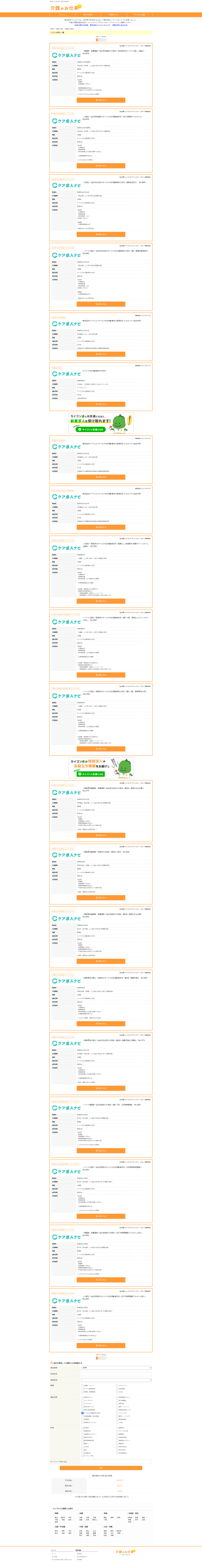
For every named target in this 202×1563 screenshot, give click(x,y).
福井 (69, 1533)
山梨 (63, 1533)
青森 (129, 1520)
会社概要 (79, 1559)
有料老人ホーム (88, 1397)
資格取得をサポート (124, 1440)
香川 (80, 1535)
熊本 (112, 1531)
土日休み (86, 1446)
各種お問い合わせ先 (120, 25)
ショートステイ (123, 1413)
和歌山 (94, 1520)
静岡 (112, 1517)
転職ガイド (114, 15)
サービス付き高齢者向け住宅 (92, 1413)
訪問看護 (86, 1419)
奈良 (87, 1520)
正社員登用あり (123, 1453)
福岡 (105, 1531)
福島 (143, 1517)
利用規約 (79, 1553)
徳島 (87, 1535)
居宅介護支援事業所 (89, 1410)
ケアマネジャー (123, 1385)
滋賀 (80, 1520)
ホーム (62, 15)
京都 (94, 1517)
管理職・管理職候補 (89, 1392)
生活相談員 (122, 1388)
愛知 (105, 1517)
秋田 (129, 1522)
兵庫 (87, 1517)
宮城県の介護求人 (69, 28)
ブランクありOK (123, 1431)
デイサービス (87, 1403)
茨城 (63, 1520)
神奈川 (63, 1517)
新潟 (56, 1531)
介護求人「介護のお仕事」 (57, 28)
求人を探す (88, 15)
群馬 (56, 1522)
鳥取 (87, 1533)
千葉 (56, 1520)
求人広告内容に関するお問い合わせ (62, 1559)
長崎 (105, 1533)
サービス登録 (139, 15)
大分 (112, 1533)
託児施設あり (87, 1453)
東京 (56, 1517)
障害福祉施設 (122, 1419)
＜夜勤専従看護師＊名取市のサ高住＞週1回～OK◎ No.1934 (106, 852)
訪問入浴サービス (89, 1406)
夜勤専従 (121, 1443)
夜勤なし (86, 1443)
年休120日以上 (123, 1446)
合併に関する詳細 (81, 25)
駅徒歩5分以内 (88, 1437)
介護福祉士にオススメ (90, 1434)
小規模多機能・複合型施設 (91, 1416)
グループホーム (88, 1400)
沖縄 (112, 1535)
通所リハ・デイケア (124, 1416)
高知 (94, 1535)
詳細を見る (102, 100)
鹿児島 (119, 1531)
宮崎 (118, 1533)
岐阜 (118, 1517)
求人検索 (54, 1556)
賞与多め (86, 1428)
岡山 (87, 1531)
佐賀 (105, 1535)
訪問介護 (121, 1403)
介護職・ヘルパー (89, 1385)
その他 (120, 1392)
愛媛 (94, 1533)
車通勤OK (121, 1434)
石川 (69, 1531)
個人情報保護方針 (82, 1556)
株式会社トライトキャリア (100, 25)
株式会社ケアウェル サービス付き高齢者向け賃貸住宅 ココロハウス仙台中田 (112, 321)
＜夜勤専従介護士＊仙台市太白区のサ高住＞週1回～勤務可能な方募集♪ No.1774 (114, 1040)
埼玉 (69, 1517)
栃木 (69, 1520)
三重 (105, 1520)
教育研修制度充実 (89, 1440)
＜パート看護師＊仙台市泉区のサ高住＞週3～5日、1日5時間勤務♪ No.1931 (112, 1105)
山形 (143, 1520)
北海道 (130, 1517)
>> (105, 40)
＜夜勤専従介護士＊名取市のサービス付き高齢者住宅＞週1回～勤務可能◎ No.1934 (115, 978)
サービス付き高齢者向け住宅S (94, 371)
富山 (56, 1533)
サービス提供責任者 (89, 1388)
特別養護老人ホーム (124, 1397)
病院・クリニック (124, 1406)
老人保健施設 (122, 1400)
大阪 (80, 1517)
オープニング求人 (89, 1456)
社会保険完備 (122, 1437)
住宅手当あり (122, 1450)
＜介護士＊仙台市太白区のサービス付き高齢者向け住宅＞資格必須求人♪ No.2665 (114, 182)
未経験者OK (87, 1431)
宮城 (136, 1517)
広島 (80, 1531)
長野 (63, 1531)
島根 (80, 1533)
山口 (94, 1531)
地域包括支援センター (125, 1410)
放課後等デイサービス (90, 1422)
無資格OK (121, 1428)
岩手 (136, 1520)
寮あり (86, 1450)
